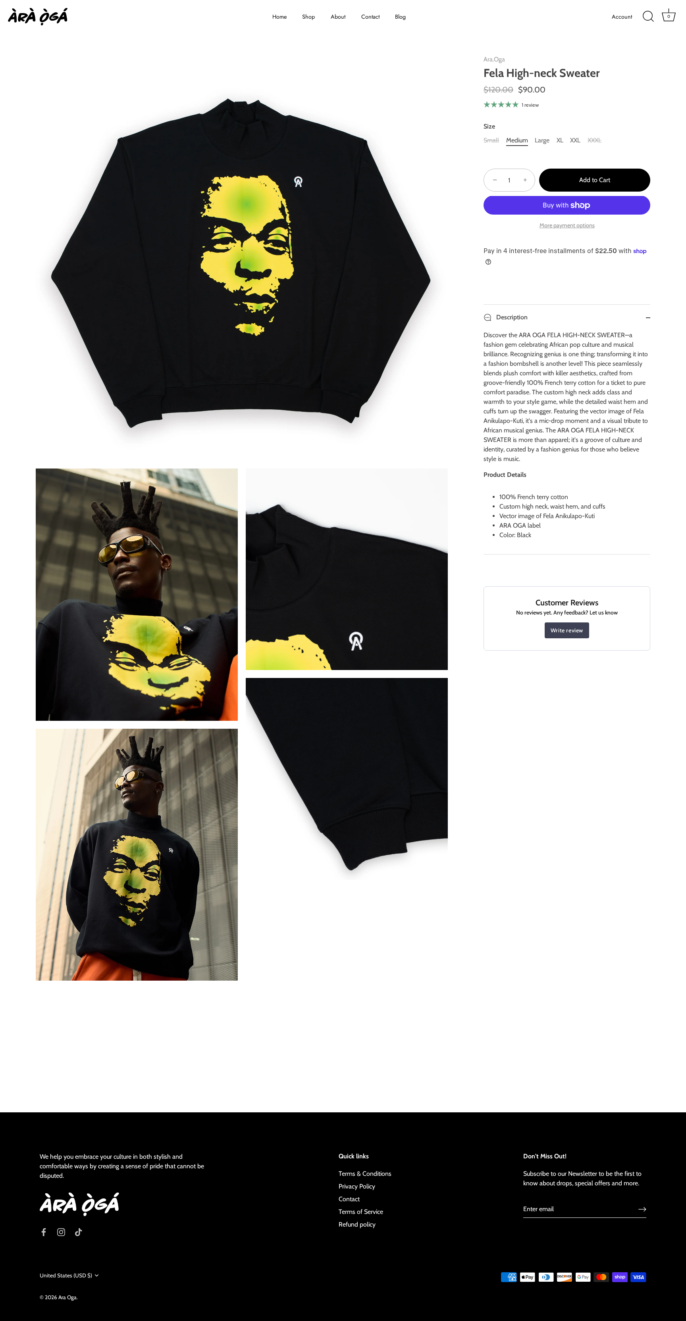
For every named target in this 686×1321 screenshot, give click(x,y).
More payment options (567, 225)
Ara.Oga (494, 59)
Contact (370, 17)
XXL (575, 140)
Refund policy (357, 1224)
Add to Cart (594, 180)
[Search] (648, 16)
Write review (567, 630)
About (338, 17)
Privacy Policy (357, 1186)
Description (511, 317)
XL (560, 140)
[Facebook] (44, 1231)
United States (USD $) (66, 1275)
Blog (400, 17)
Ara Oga (67, 1297)
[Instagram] (61, 1231)
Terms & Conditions (365, 1173)
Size (489, 126)
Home (279, 17)
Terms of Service (361, 1211)
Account (622, 17)
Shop (308, 17)
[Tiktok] (79, 1231)
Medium (517, 140)
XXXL (594, 140)
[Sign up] (642, 1209)
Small (491, 140)
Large (542, 140)
